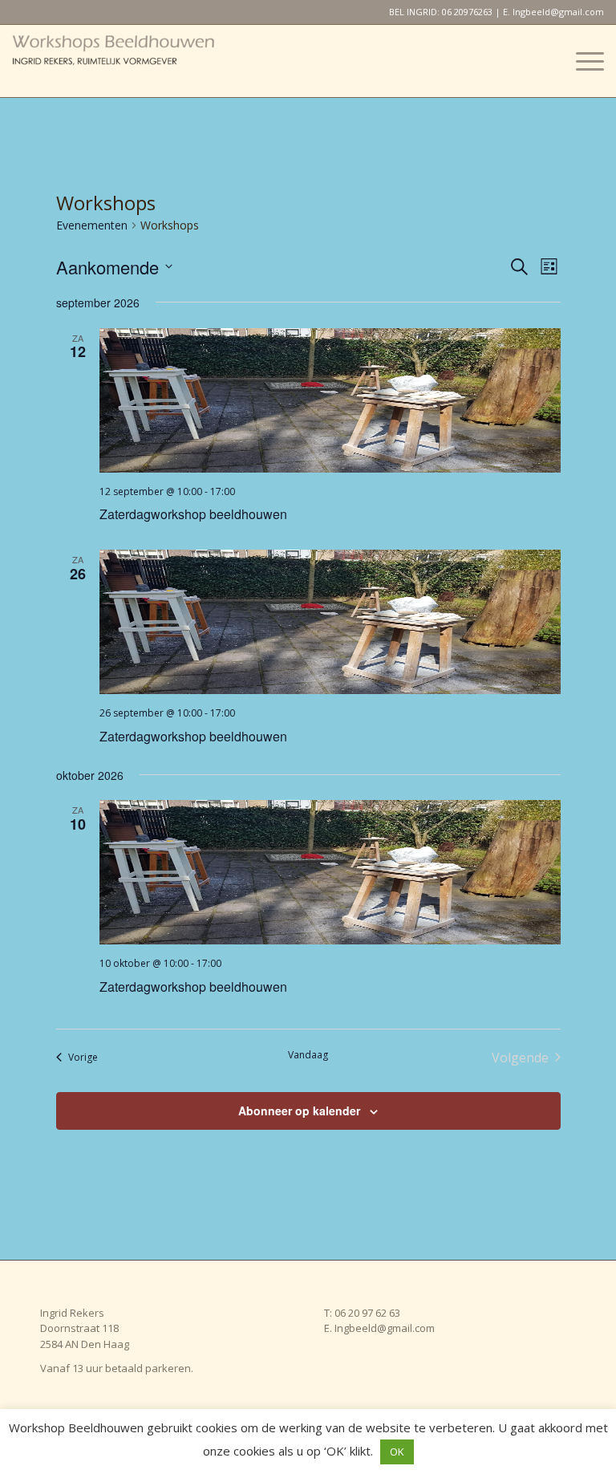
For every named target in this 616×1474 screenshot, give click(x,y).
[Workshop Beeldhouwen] (132, 61)
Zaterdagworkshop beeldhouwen (193, 514)
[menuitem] (582, 61)
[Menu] (582, 61)
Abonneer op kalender (299, 1110)
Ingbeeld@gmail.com (558, 12)
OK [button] (397, 1451)
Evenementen (92, 225)
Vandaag (308, 1055)
